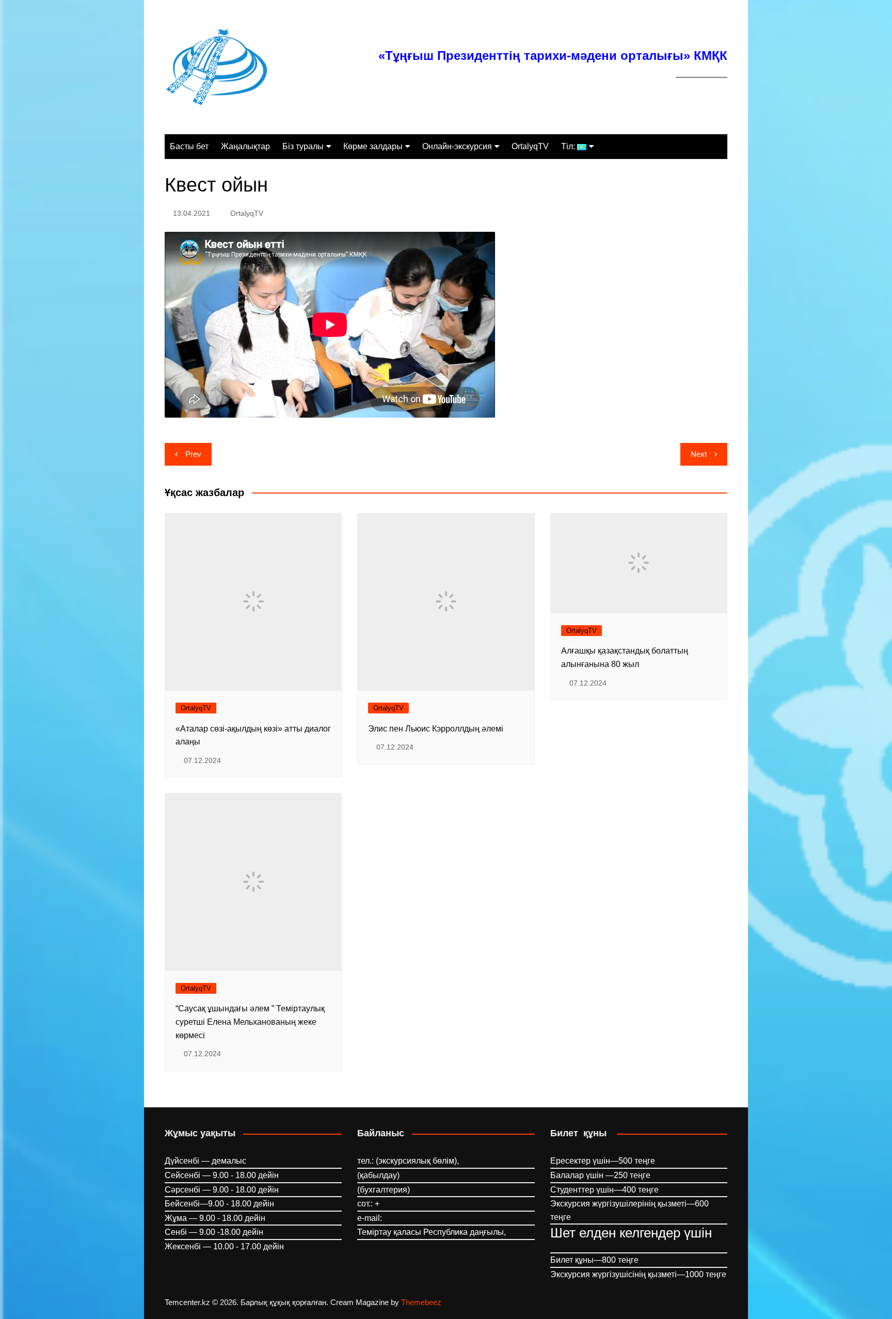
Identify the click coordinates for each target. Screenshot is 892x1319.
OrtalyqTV (530, 146)
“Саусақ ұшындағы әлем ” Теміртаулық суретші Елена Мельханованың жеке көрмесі (250, 1021)
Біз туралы (303, 146)
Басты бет (189, 146)
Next (699, 454)
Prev (193, 454)
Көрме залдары (373, 146)
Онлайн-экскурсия (457, 146)
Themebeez (421, 1302)
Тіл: (569, 146)
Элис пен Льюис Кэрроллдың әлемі (435, 728)
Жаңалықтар (245, 146)
